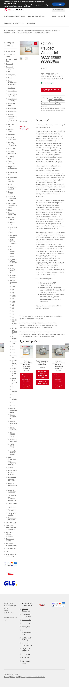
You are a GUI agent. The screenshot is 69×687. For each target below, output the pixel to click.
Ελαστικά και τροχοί (10, 55)
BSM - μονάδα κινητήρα (13, 241)
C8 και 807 (14, 356)
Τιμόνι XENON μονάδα (12, 446)
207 (13, 293)
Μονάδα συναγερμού (13, 423)
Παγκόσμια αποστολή (26, 650)
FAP (11, 246)
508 (13, 314)
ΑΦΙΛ (11, 266)
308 (13, 305)
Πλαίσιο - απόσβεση (13, 440)
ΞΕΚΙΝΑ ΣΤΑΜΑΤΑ (13, 429)
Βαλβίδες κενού (11, 130)
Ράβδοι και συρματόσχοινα (11, 544)
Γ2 (12, 386)
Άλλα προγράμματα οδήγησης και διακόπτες (12, 84)
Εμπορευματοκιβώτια (11, 60)
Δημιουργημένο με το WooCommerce (32, 677)
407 (13, 311)
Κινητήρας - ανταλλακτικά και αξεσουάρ (11, 527)
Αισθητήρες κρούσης (14, 380)
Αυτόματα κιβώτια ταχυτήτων (13, 261)
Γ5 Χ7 (13, 405)
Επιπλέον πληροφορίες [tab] (24, 127)
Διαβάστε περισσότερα (26, 386)
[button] (35, 43)
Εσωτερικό (44, 102)
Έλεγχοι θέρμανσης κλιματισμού (12, 143)
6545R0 (57, 108)
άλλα (10, 78)
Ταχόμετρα (11, 510)
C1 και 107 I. (14, 342)
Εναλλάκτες (12, 148)
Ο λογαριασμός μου (27, 632)
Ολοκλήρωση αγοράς (26, 639)
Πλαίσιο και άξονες (10, 539)
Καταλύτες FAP (11, 522)
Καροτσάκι (26, 623)
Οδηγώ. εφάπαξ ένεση (12, 434)
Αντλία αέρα (12, 111)
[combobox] (58, 9)
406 (13, 308)
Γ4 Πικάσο (14, 398)
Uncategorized (10, 51)
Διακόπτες (11, 134)
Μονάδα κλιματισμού (13, 416)
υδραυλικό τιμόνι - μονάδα (13, 452)
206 (13, 290)
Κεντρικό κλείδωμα (13, 276)
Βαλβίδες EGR (11, 125)
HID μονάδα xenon (12, 251)
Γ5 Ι (13, 402)
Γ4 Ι (13, 394)
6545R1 (62, 108)
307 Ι (13, 302)
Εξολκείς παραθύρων (12, 152)
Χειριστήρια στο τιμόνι (12, 518)
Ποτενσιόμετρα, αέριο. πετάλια (12, 472)
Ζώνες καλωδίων (11, 162)
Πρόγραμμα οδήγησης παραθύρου (12, 479)
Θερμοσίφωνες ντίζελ (12, 188)
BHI (9, 72)
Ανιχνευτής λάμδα (12, 104)
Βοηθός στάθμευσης (13, 270)
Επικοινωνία (26, 620)
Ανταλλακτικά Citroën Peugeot (14, 16)
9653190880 (44, 110)
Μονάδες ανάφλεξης (12, 213)
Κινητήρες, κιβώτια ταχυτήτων (9, 534)
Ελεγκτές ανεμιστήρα (12, 138)
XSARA (14, 368)
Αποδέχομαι (58, 4)
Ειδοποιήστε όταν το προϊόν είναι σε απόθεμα (26, 378)
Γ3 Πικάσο (14, 390)
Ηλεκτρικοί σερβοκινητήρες (12, 167)
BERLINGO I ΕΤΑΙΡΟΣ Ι (14, 322)
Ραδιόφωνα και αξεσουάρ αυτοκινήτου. (12, 497)
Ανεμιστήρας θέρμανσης (12, 95)
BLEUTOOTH (13, 228)
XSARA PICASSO (14, 373)
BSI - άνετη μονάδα (13, 236)
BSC (11, 232)
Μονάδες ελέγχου (39, 30)
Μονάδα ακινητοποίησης (13, 410)
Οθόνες (10, 467)
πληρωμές (26, 658)
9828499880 (60, 110)
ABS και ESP (12, 223)
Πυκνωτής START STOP (12, 491)
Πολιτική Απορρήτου (26, 610)
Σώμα (8, 551)
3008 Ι (13, 296)
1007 (13, 287)
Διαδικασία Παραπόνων (26, 615)
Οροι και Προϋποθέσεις (36, 16)
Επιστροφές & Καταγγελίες (14, 23)
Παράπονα (26, 654)
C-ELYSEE (14, 337)
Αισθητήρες (11, 75)
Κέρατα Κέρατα (10, 192)
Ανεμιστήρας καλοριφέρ (12, 99)
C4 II (13, 349)
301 (13, 299)
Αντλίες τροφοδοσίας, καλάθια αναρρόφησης (12, 118)
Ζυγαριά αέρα (11, 157)
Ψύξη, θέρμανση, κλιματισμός (11, 555)
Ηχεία (10, 184)
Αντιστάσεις (12, 108)
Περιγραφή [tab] (24, 121)
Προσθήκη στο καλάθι (51, 90)
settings (28, 6)
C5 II (13, 352)
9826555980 (52, 110)
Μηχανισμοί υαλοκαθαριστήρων (12, 205)
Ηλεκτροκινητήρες (12, 173)
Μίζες (10, 210)
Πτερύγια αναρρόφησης (12, 485)
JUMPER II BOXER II (14, 362)
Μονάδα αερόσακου (52, 30)
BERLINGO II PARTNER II (11, 33)
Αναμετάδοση (12, 91)
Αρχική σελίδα (10, 30)
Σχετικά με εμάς (26, 662)
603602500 (50, 108)
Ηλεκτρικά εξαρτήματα (24, 30)
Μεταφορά (31, 23)
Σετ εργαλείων (11, 548)
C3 (12, 346)
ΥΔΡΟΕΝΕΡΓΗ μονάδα (12, 514)
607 (13, 317)
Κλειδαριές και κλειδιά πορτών (12, 198)
